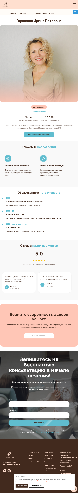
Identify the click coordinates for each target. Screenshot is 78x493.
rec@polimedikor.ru (35, 462)
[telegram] (4, 472)
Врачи (23, 13)
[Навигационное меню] (74, 4)
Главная (12, 13)
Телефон (12, 410)
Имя (10, 399)
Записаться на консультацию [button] (39, 135)
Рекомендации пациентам (50, 469)
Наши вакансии (50, 465)
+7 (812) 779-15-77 (34, 452)
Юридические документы (65, 461)
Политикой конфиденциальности (47, 432)
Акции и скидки (50, 458)
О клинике (48, 462)
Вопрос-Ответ (65, 452)
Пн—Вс (30, 455)
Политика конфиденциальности (68, 456)
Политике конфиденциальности (46, 481)
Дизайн (63, 470)
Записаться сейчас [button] (39, 336)
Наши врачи (48, 455)
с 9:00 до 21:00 (34, 458)
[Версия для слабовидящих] (75, 12)
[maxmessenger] (9, 472)
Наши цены (48, 452)
